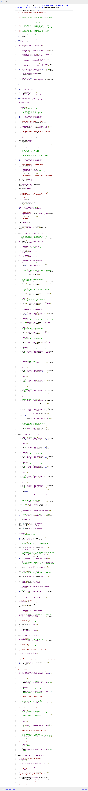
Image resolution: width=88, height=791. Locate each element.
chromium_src (37, 6)
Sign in (85, 1)
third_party (20, 7)
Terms (14, 789)
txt (83, 789)
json (86, 789)
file (39, 10)
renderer (30, 7)
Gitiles (7, 789)
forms (41, 7)
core (34, 7)
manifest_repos (29, 6)
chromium (69, 6)
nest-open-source (19, 6)
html (38, 7)
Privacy (10, 789)
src (15, 7)
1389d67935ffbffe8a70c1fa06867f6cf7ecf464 (53, 6)
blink (25, 7)
